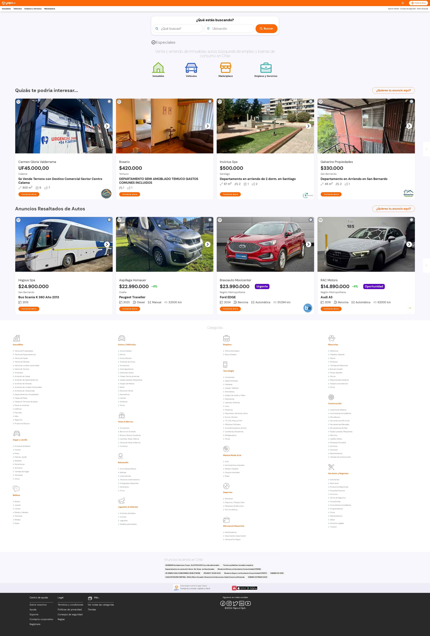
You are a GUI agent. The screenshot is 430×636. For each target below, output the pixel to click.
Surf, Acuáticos (231, 509)
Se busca (18, 468)
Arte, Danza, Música (128, 469)
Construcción (335, 403)
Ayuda (33, 609)
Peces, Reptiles (336, 372)
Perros (332, 376)
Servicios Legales (337, 523)
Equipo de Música (127, 383)
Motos (122, 354)
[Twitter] (235, 603)
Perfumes (18, 516)
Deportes (227, 492)
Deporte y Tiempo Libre (235, 502)
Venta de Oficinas (22, 362)
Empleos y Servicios (33, 9)
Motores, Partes (126, 391)
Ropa (17, 523)
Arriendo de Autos (127, 362)
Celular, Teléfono (232, 388)
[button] (107, 126)
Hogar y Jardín (20, 439)
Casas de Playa (21, 398)
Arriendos (19, 372)
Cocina (17, 450)
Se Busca (123, 401)
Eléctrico (333, 435)
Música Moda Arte (232, 455)
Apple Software (231, 381)
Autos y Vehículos (127, 344)
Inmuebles (6, 9)
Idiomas (123, 472)
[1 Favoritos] (18, 220)
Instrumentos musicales (234, 465)
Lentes (17, 508)
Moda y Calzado (21, 512)
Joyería (18, 505)
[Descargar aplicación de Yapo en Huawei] (234, 588)
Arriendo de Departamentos (26, 380)
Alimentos (334, 351)
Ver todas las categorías (101, 604)
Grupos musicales (232, 472)
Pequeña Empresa (337, 490)
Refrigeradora (230, 435)
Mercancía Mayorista (233, 526)
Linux (227, 406)
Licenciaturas (125, 476)
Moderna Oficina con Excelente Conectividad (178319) (239, 569)
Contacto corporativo (41, 619)
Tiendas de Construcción (340, 457)
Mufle (122, 387)
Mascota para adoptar (339, 380)
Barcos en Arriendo (128, 431)
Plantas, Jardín (21, 457)
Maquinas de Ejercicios (234, 506)
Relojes (17, 519)
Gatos (332, 358)
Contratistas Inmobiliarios (340, 413)
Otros (17, 479)
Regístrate (35, 624)
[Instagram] (229, 603)
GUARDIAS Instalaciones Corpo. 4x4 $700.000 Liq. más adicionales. (192, 565)
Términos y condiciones (70, 604)
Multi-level (334, 483)
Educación (123, 462)
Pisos (17, 453)
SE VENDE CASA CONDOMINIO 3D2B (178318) (182, 573)
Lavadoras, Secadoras (234, 431)
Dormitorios (20, 464)
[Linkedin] (242, 603)
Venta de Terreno (22, 369)
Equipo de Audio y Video (235, 395)
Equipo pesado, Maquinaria (131, 380)
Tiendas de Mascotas (339, 365)
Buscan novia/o (336, 369)
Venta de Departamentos (25, 354)
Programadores (336, 508)
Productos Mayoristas (339, 487)
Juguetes (124, 520)
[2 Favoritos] (119, 102)
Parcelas (18, 412)
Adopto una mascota (339, 383)
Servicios (333, 446)
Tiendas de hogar (22, 471)
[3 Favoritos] (119, 220)
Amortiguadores (126, 369)
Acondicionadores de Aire (235, 428)
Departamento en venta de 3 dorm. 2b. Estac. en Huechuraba (189, 569)
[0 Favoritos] (18, 102)
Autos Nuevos (125, 358)
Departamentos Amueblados (27, 394)
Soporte (34, 614)
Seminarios (124, 487)
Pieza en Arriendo (22, 405)
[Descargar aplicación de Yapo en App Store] (242, 588)
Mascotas (333, 344)
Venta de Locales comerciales (27, 365)
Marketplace (49, 9)
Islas (16, 416)
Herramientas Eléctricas (340, 421)
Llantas (123, 398)
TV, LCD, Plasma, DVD (233, 421)
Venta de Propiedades (24, 351)
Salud (332, 519)
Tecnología (228, 371)
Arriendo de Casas (22, 376)
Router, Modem (231, 417)
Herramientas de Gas (338, 428)
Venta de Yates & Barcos (130, 442)
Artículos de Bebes (22, 446)
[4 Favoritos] (220, 102)
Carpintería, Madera (338, 410)
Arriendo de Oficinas (23, 383)
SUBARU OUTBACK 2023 (257, 577)
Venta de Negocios (338, 498)
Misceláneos (335, 417)
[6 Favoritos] (321, 102)
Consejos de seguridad (408, 9)
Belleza (16, 495)
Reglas (61, 619)
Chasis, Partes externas (129, 376)
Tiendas (92, 609)
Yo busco (124, 446)
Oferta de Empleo (232, 351)
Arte (227, 461)
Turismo (333, 527)
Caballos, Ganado (337, 354)
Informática (229, 391)
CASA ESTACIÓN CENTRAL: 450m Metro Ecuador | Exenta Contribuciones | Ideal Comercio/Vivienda (204, 577)
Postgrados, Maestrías (129, 483)
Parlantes (229, 410)
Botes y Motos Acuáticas (130, 435)
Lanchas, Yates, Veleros (129, 439)
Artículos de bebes (127, 513)
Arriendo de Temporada (24, 391)
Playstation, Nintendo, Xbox (236, 413)
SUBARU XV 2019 (276, 573)
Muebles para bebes (128, 524)
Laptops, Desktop (232, 402)
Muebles (18, 461)
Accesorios (124, 365)
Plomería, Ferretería (338, 442)
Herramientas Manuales (339, 424)
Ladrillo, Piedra (336, 439)
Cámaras (228, 384)
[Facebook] (223, 603)
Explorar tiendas (393, 9)
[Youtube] (248, 603)
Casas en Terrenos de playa (26, 401)
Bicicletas (229, 499)
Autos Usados (126, 351)
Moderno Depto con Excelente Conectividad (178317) (245, 573)
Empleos (227, 344)
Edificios (18, 409)
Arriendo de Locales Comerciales (28, 387)
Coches (123, 517)
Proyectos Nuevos (22, 423)
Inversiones (334, 479)
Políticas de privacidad (70, 609)
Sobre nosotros (38, 604)
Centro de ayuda (422, 9)
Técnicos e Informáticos (130, 479)
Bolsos (17, 501)
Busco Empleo (231, 354)
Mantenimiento (336, 453)
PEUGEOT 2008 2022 (212, 573)
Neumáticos (125, 394)
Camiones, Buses (127, 372)
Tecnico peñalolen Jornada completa (238, 565)
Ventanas (19, 475)
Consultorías (335, 501)
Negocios (18, 420)
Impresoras (229, 399)
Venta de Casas (21, 358)
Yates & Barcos (125, 421)
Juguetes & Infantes (128, 507)
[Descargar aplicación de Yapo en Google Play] (252, 588)
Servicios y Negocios (338, 473)
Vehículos (18, 9)
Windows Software (233, 424)
